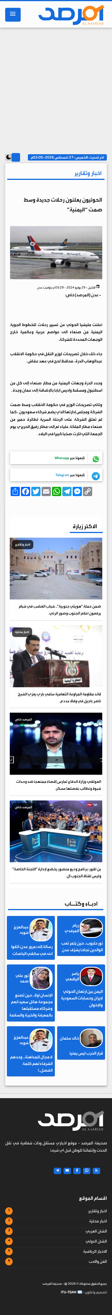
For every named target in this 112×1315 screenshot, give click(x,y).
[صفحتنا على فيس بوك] (77, 1171)
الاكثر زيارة (85, 526)
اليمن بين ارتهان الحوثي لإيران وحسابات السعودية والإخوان (82, 998)
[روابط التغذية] (96, 1171)
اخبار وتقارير (97, 1211)
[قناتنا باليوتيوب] (67, 1171)
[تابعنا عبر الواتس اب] (86, 1171)
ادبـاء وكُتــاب (81, 903)
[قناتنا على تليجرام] (57, 1171)
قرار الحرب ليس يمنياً (86, 1053)
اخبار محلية (98, 1221)
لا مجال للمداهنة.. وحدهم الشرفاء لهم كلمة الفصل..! (31, 1064)
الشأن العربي (96, 1231)
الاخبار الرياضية (95, 1251)
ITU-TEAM (68, 1292)
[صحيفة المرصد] (70, 14)
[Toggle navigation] (13, 15)
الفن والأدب (98, 1261)
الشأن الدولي (96, 1241)
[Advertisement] (56, 88)
